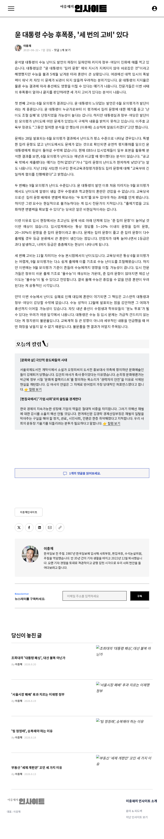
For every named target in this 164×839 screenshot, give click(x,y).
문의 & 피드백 (134, 810)
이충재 (48, 548)
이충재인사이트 (28, 512)
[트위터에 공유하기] (19, 527)
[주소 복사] (60, 527)
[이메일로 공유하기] (49, 527)
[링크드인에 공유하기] (39, 527)
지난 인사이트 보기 (137, 817)
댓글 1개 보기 (62, 50)
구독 (139, 596)
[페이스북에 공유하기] (29, 527)
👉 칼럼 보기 (33, 389)
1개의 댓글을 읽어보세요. (85, 473)
